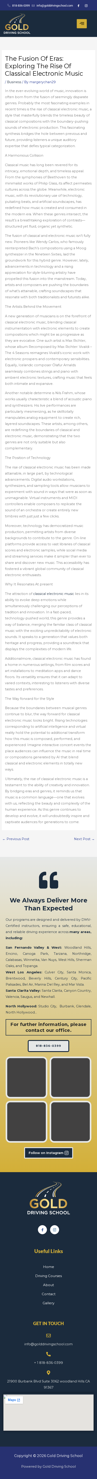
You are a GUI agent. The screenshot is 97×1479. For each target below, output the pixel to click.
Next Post (84, 839)
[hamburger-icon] (82, 23)
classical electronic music (53, 594)
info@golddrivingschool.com (48, 1344)
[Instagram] (54, 1229)
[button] (26, 1077)
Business (14, 82)
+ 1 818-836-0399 (48, 1363)
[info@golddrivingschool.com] (48, 1335)
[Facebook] (42, 1229)
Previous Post (15, 839)
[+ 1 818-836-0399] (48, 1354)
